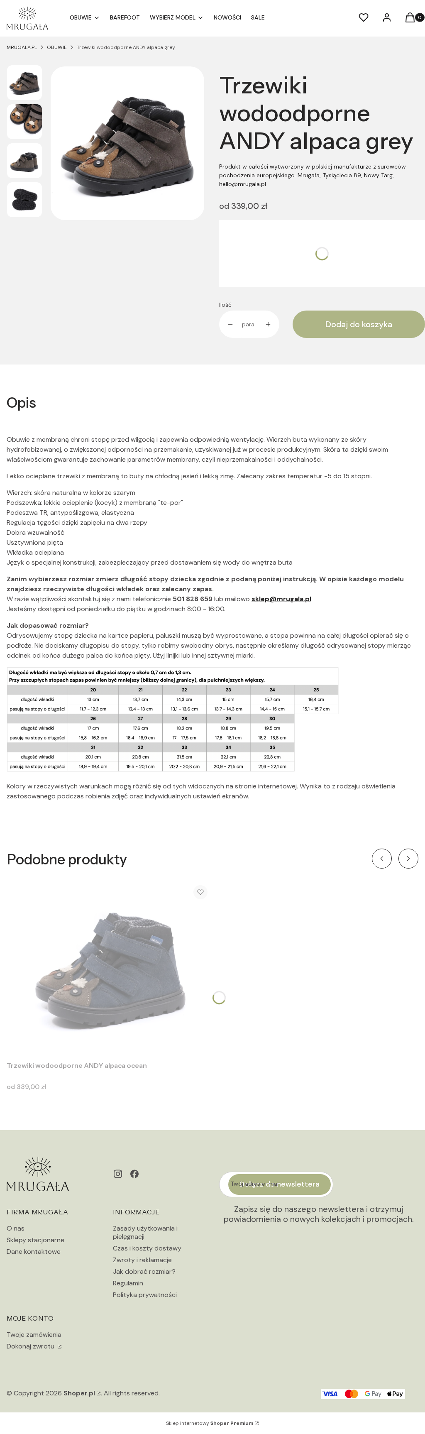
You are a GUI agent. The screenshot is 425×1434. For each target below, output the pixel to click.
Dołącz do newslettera (279, 1184)
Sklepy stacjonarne (35, 1240)
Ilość (225, 304)
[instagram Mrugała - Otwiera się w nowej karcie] (118, 1174)
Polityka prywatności (145, 1294)
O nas (15, 1228)
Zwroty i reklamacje (142, 1259)
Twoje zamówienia (34, 1334)
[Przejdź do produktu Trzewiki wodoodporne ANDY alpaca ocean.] (110, 968)
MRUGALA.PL (22, 47)
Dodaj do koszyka (358, 324)
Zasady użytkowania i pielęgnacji (145, 1232)
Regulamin (128, 1283)
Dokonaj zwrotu (31, 1346)
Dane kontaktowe (34, 1251)
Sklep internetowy (209, 1423)
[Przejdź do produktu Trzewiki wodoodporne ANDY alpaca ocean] (110, 968)
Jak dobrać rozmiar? (144, 1271)
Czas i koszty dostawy (147, 1248)
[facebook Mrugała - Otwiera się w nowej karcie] (134, 1174)
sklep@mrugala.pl (281, 599)
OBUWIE (57, 47)
